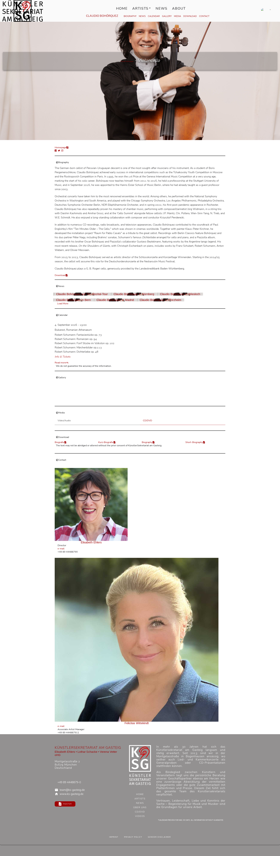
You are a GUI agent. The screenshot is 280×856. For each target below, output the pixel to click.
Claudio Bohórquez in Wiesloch (180, 294)
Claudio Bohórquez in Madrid (115, 299)
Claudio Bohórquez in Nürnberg (134, 294)
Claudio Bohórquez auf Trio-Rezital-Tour (82, 294)
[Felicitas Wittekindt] (136, 639)
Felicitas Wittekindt (137, 723)
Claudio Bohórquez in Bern (73, 299)
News (161, 8)
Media (177, 16)
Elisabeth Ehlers (91, 542)
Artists (140, 8)
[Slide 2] (142, 402)
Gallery (167, 16)
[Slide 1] (138, 402)
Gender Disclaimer (159, 837)
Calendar (154, 16)
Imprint (113, 837)
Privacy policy (133, 837)
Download (190, 16)
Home (122, 8)
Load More (62, 303)
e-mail (61, 548)
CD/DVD (140, 812)
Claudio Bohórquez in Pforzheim (160, 299)
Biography (130, 16)
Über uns (140, 808)
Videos (140, 816)
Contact (204, 16)
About (179, 8)
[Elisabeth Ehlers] (91, 504)
